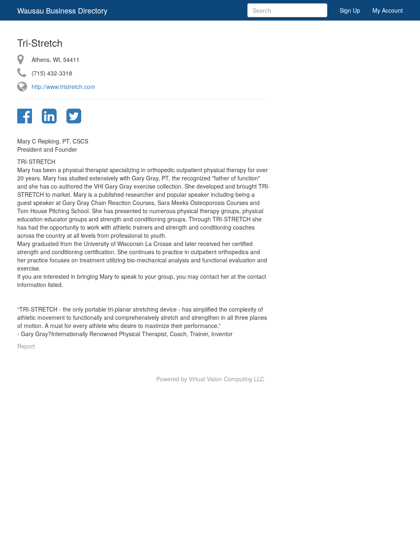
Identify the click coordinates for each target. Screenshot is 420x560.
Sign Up (350, 10)
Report (26, 346)
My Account (387, 10)
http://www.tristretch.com (63, 86)
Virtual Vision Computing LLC (226, 379)
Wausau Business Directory (62, 10)
